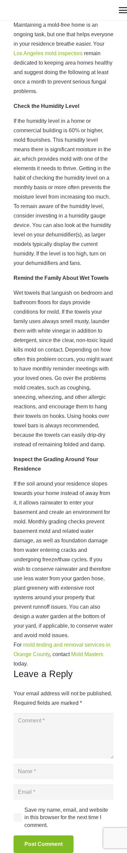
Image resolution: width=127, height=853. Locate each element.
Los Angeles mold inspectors (48, 53)
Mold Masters (87, 654)
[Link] (8, 10)
